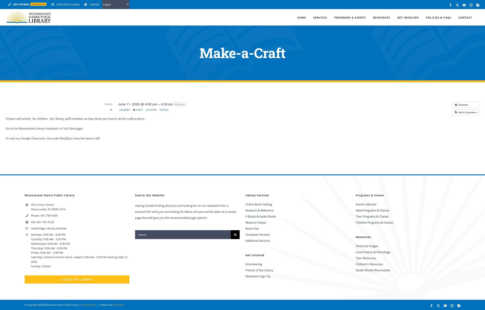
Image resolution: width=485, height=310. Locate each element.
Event (139, 109)
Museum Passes (255, 222)
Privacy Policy (88, 304)
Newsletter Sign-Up (257, 276)
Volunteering (253, 264)
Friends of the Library (259, 270)
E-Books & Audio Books (260, 216)
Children (124, 109)
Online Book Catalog (258, 204)
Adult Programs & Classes (372, 210)
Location (151, 109)
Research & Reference (259, 210)
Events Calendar (366, 204)
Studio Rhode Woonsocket (373, 270)
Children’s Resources (369, 264)
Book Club (252, 228)
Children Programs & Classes (374, 222)
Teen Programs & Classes (372, 216)
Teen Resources (366, 258)
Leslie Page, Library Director (48, 228)
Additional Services (257, 240)
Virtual (164, 109)
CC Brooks (118, 304)
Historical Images (367, 246)
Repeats (181, 104)
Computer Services (257, 234)
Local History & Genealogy (373, 252)
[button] (465, 112)
